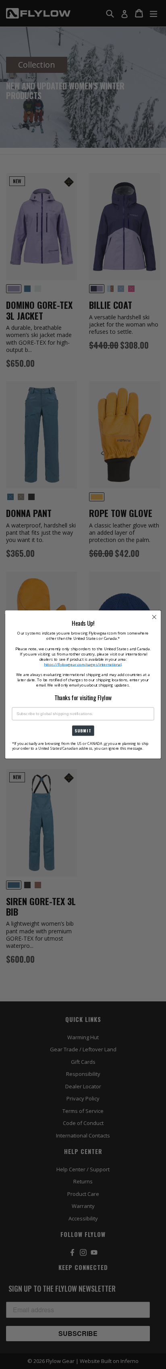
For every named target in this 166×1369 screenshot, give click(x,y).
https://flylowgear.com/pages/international (82, 664)
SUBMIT (83, 731)
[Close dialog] (154, 617)
